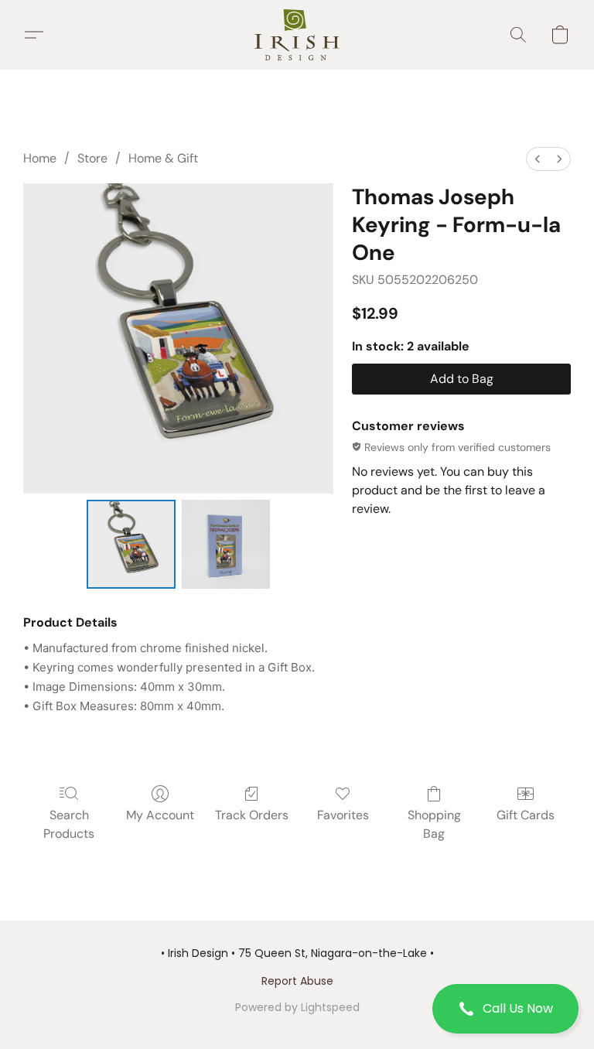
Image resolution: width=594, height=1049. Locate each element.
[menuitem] (537, 159)
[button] (505, 1009)
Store (92, 158)
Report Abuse (297, 981)
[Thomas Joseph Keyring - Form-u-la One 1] (226, 544)
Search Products (68, 824)
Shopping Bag (434, 824)
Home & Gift (163, 158)
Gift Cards (526, 815)
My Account (160, 815)
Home (39, 158)
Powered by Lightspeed (297, 1007)
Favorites (343, 815)
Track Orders (251, 815)
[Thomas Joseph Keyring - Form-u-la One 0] (131, 544)
